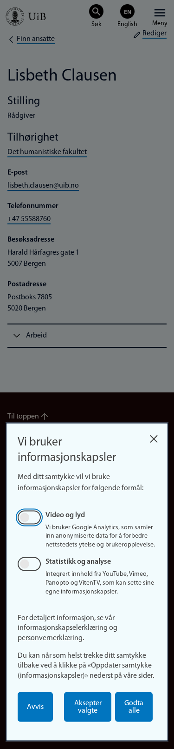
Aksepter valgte (88, 707)
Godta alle (133, 707)
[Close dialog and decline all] (154, 436)
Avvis (35, 707)
